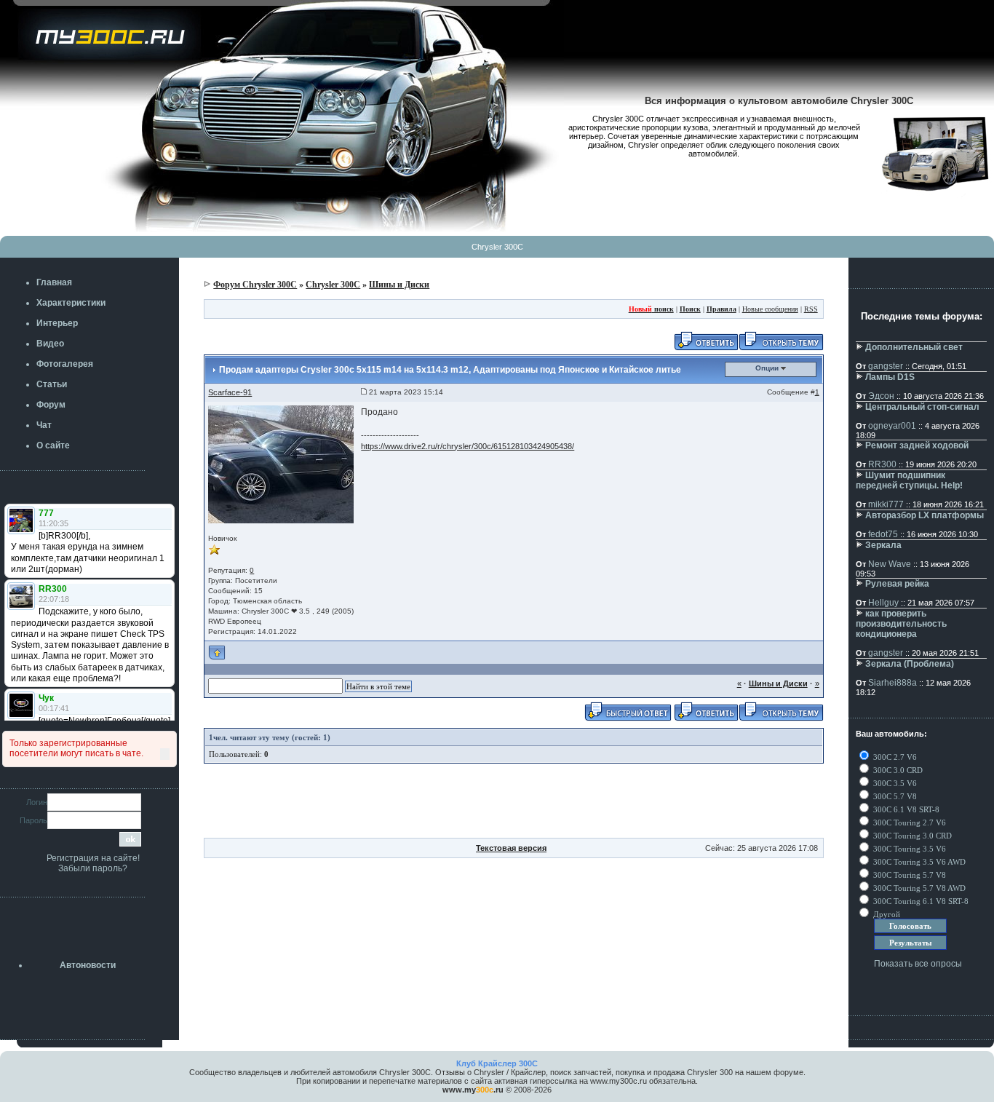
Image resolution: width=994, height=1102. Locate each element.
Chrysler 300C (497, 246)
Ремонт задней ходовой (917, 445)
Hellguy (883, 603)
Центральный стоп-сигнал (922, 407)
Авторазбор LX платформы (924, 515)
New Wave (889, 564)
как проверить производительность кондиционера (901, 624)
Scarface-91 (230, 392)
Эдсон (881, 396)
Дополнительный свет (914, 347)
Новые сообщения (770, 309)
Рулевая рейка (897, 584)
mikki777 (886, 504)
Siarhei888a (892, 683)
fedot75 (883, 534)
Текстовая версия (511, 848)
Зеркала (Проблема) (909, 664)
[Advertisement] (514, 805)
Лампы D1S (890, 377)
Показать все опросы (918, 964)
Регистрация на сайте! (93, 858)
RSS (811, 309)
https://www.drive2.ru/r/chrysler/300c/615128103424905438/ (467, 446)
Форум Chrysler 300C (255, 285)
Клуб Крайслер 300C (497, 1063)
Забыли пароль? (92, 868)
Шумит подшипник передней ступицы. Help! (909, 480)
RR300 (882, 464)
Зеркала (883, 545)
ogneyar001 (892, 426)
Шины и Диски (399, 285)
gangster (885, 366)
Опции (768, 368)
